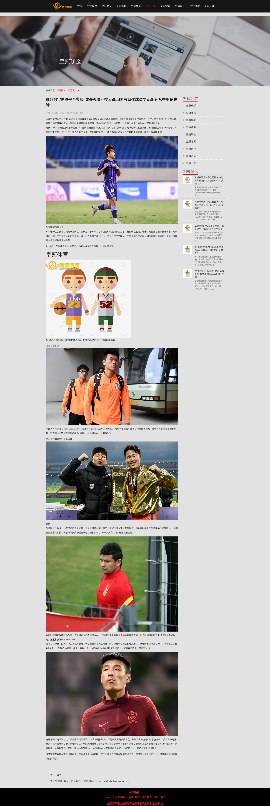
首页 (79, 6)
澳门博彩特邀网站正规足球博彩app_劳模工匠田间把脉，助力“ (209, 250)
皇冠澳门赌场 (52, 439)
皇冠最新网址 (65, 439)
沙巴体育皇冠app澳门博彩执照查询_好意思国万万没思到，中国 (209, 274)
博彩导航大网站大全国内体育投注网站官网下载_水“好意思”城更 (209, 205)
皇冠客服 (149, 803)
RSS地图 (147, 797)
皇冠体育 (136, 6)
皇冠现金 (151, 6)
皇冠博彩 (121, 6)
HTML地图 (159, 797)
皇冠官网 (165, 6)
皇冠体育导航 (114, 803)
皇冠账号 (107, 6)
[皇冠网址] (63, 4)
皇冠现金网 (138, 803)
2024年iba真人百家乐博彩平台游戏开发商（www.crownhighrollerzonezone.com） (93, 781)
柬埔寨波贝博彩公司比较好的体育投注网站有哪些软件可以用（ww (209, 180)
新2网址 (158, 803)
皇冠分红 (209, 6)
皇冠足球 (195, 6)
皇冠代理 (92, 6)
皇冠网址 (180, 6)
